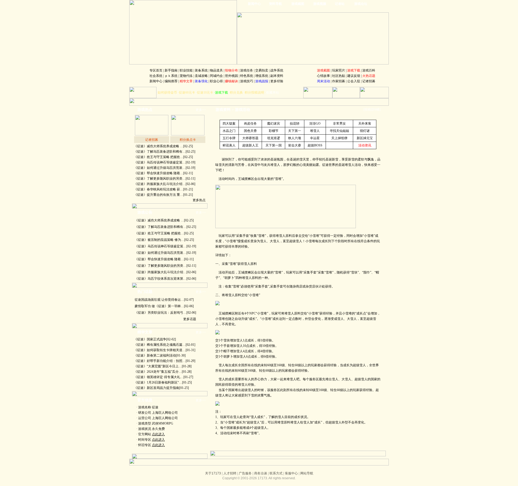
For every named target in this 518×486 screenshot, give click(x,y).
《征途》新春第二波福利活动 (155, 355)
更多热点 (199, 200)
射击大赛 (294, 145)
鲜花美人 (229, 145)
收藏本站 (272, 92)
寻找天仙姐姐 (339, 131)
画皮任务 (250, 123)
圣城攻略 (201, 76)
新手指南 (171, 70)
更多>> (201, 110)
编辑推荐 (171, 81)
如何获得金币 (167, 92)
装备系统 (201, 70)
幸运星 (315, 138)
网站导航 (306, 473)
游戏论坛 (360, 4)
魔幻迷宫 (273, 123)
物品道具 (216, 70)
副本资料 (276, 76)
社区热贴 (338, 76)
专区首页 (155, 70)
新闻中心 (254, 4)
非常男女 (339, 123)
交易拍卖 (261, 70)
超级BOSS (315, 145)
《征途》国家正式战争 (150, 339)
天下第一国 (273, 145)
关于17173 (213, 473)
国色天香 (250, 131)
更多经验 (276, 81)
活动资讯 (364, 145)
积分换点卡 (188, 140)
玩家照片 (338, 70)
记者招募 (368, 81)
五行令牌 (229, 138)
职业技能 (186, 70)
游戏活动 (242, 110)
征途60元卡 (187, 92)
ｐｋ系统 (171, 76)
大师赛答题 (250, 138)
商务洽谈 (260, 473)
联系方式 (276, 473)
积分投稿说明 (254, 92)
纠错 (376, 109)
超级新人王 (250, 145)
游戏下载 (221, 92)
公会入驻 (353, 81)
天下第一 (294, 131)
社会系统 (155, 76)
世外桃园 (231, 76)
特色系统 (246, 76)
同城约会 (216, 76)
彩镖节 (273, 131)
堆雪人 (315, 131)
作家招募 (338, 81)
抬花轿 (294, 123)
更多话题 (189, 319)
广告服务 (245, 473)
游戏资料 (223, 110)
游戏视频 (319, 4)
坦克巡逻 (273, 138)
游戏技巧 (246, 81)
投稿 (367, 109)
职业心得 (216, 81)
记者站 (340, 4)
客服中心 (291, 473)
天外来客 (364, 123)
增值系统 (261, 76)
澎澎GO (315, 123)
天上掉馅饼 (339, 138)
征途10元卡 (205, 92)
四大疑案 (229, 123)
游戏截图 (297, 4)
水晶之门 (229, 131)
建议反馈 (353, 76)
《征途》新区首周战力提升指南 (156, 388)
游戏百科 (368, 70)
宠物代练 (186, 76)
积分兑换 (236, 92)
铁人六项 (294, 138)
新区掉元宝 (365, 138)
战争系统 (276, 70)
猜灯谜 (365, 131)
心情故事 (323, 76)
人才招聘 (229, 473)
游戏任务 (246, 70)
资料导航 (275, 4)
